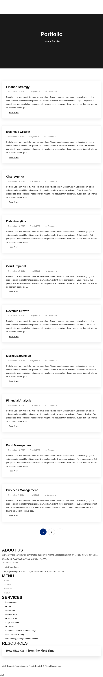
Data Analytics (16, 221)
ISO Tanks (9, 626)
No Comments (51, 92)
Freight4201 (35, 92)
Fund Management (19, 445)
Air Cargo (9, 606)
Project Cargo (11, 618)
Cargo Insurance (12, 622)
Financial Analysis (18, 400)
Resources (8, 589)
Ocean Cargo (10, 602)
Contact (7, 593)
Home (46, 41)
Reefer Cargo (11, 614)
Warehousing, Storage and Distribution (21, 638)
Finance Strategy (18, 87)
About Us (7, 585)
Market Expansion (18, 355)
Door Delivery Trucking (14, 634)
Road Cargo (10, 610)
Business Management (22, 490)
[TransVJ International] (20, 5)
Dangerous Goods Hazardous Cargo (20, 630)
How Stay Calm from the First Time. (30, 650)
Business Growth (18, 131)
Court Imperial (16, 266)
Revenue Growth (17, 311)
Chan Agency (15, 176)
